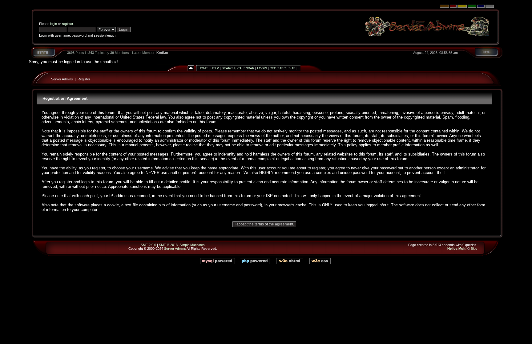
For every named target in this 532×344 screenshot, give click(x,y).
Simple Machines (192, 245)
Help (215, 68)
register (67, 24)
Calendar (245, 68)
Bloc (474, 248)
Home (203, 68)
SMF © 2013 (168, 245)
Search (228, 68)
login (53, 24)
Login (262, 68)
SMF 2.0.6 (148, 245)
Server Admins (62, 79)
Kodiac (162, 53)
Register (278, 68)
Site (292, 68)
